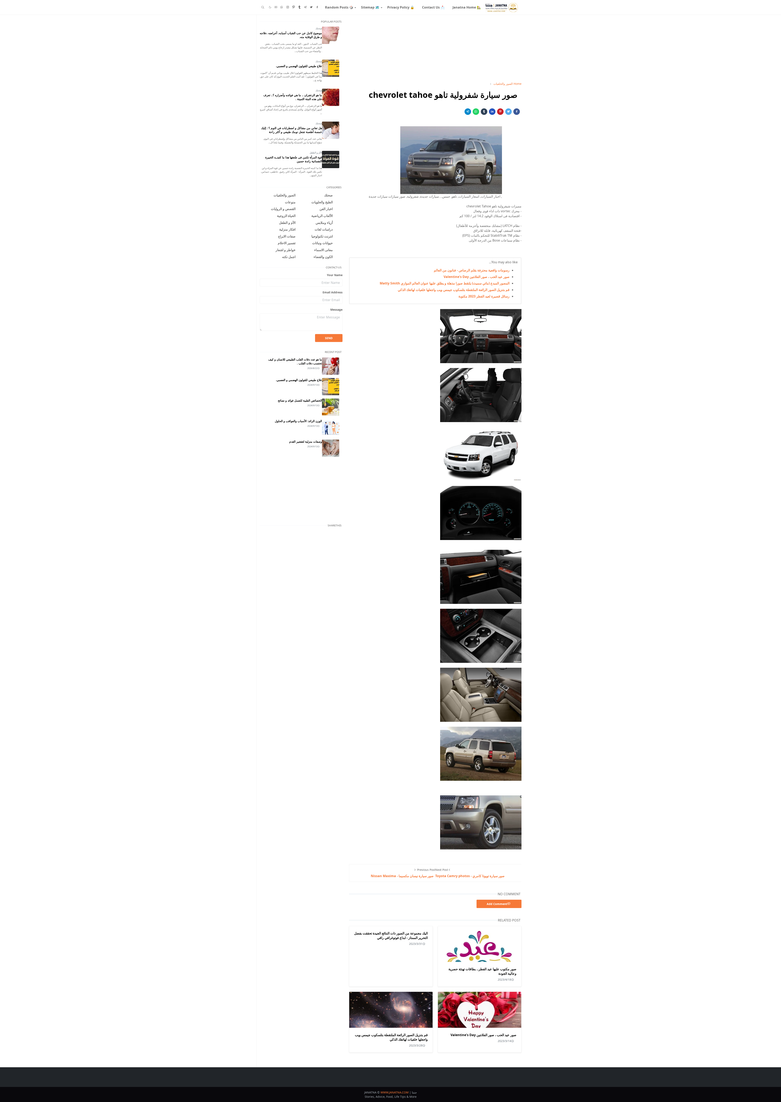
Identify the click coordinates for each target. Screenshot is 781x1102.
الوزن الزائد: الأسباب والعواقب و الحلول (298, 421)
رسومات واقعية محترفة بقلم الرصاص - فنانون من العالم (471, 270)
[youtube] (276, 7)
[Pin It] (500, 111)
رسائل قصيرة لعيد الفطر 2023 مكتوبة (483, 296)
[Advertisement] (435, 48)
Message (336, 309)
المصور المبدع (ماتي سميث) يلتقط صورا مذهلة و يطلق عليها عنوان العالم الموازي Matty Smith (444, 283)
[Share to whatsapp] (476, 111)
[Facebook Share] (516, 111)
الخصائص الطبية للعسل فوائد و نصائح (300, 400)
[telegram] (305, 7)
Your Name (335, 275)
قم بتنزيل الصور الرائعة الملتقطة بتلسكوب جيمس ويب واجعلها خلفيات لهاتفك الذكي (453, 289)
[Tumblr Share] (484, 111)
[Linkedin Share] (492, 111)
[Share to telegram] (468, 111)
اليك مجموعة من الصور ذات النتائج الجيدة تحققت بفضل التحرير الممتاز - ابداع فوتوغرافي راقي (391, 935)
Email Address (333, 292)
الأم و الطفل (316, 152)
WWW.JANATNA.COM (395, 1092)
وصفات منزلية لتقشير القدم (305, 441)
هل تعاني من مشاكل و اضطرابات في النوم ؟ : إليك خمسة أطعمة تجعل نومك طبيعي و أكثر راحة (291, 130)
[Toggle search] (263, 7)
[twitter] (311, 7)
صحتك (318, 28)
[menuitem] (466, 7)
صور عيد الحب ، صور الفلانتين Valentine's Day (476, 276)
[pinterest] (294, 7)
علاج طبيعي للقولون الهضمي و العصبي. (299, 66)
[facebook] (317, 7)
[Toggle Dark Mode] (270, 7)
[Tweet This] (508, 111)
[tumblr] (299, 7)
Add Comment (497, 904)
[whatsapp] (282, 7)
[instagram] (288, 7)
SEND (329, 338)
